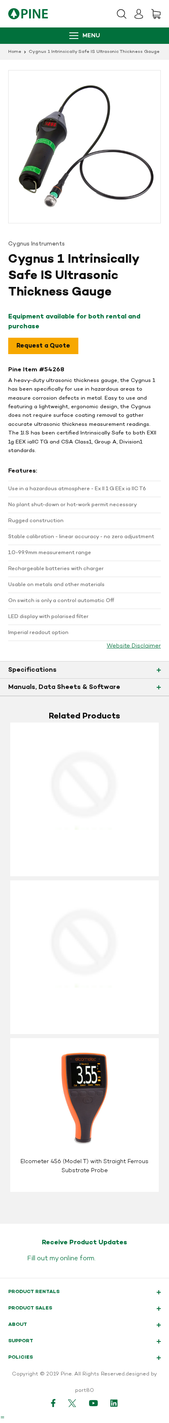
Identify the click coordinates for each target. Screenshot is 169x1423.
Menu (91, 36)
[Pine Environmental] (28, 13)
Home (14, 52)
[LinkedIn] (114, 1403)
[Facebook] (53, 1403)
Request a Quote (43, 346)
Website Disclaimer (134, 646)
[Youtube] (93, 1403)
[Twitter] (72, 1403)
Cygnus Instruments (36, 244)
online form (77, 1258)
